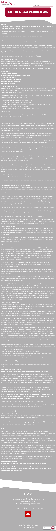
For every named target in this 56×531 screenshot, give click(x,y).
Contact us (50, 2)
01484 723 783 (31, 501)
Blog (45, 2)
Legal (36, 525)
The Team (28, 2)
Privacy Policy (22, 525)
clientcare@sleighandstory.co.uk (30, 504)
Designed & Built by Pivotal (28, 527)
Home (23, 2)
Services (34, 2)
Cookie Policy (30, 525)
